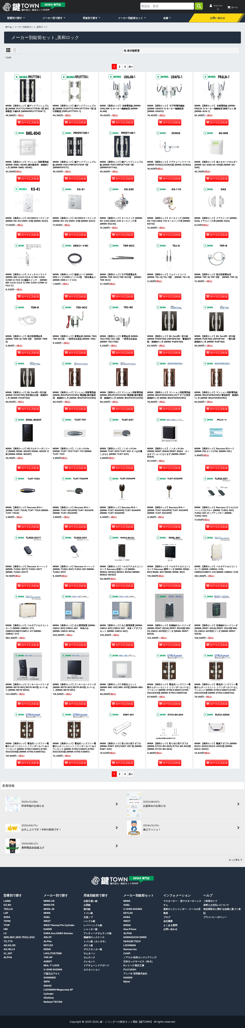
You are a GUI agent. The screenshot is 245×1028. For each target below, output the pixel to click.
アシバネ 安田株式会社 (135, 973)
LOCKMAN (129, 945)
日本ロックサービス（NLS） (138, 961)
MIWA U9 (49, 900)
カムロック (89, 957)
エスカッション (92, 969)
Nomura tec (130, 949)
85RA (7, 917)
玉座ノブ (88, 917)
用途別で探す (90, 17)
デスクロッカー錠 (93, 949)
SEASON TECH (132, 941)
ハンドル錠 (89, 921)
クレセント (89, 961)
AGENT (48, 961)
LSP (6, 913)
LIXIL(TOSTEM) (53, 953)
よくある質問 (170, 925)
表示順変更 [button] (133, 50)
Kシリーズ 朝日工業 (133, 965)
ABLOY (48, 937)
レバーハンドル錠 (93, 925)
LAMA (7, 900)
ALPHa (48, 941)
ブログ (166, 917)
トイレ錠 (88, 913)
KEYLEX (48, 945)
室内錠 (87, 909)
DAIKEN (127, 977)
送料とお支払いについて (216, 904)
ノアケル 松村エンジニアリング (140, 957)
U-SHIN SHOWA (53, 969)
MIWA (47, 913)
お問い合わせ (217, 17)
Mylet (126, 981)
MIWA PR (49, 904)
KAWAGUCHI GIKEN (135, 937)
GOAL (47, 917)
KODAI (47, 949)
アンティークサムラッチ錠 (98, 933)
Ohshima (49, 997)
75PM (7, 921)
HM (6, 929)
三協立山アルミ (52, 973)
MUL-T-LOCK (51, 965)
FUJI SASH (129, 969)
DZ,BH (7, 904)
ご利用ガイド (210, 900)
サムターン (89, 953)
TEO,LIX (8, 909)
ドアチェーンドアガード (96, 965)
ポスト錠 (88, 945)
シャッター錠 (91, 929)
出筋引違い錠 (91, 900)
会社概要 (168, 921)
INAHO (47, 985)
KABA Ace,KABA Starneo (58, 933)
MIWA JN (49, 909)
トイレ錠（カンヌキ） (95, 941)
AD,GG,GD (10, 945)
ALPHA (8, 957)
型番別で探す (14, 17)
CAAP (126, 953)
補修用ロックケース (94, 937)
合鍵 (165, 17)
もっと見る (234, 859)
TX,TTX (8, 941)
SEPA (47, 981)
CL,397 (8, 953)
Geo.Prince (129, 929)
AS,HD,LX (9, 949)
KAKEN (48, 929)
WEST (47, 921)
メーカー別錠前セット (130, 17)
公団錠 (87, 904)
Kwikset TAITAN (53, 1001)
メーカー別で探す (53, 17)
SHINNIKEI (50, 977)
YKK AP (48, 957)
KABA (126, 917)
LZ (5, 933)
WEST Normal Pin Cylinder (59, 925)
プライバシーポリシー (215, 917)
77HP (7, 925)
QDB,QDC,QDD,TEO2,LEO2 (19, 937)
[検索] (199, 6)
